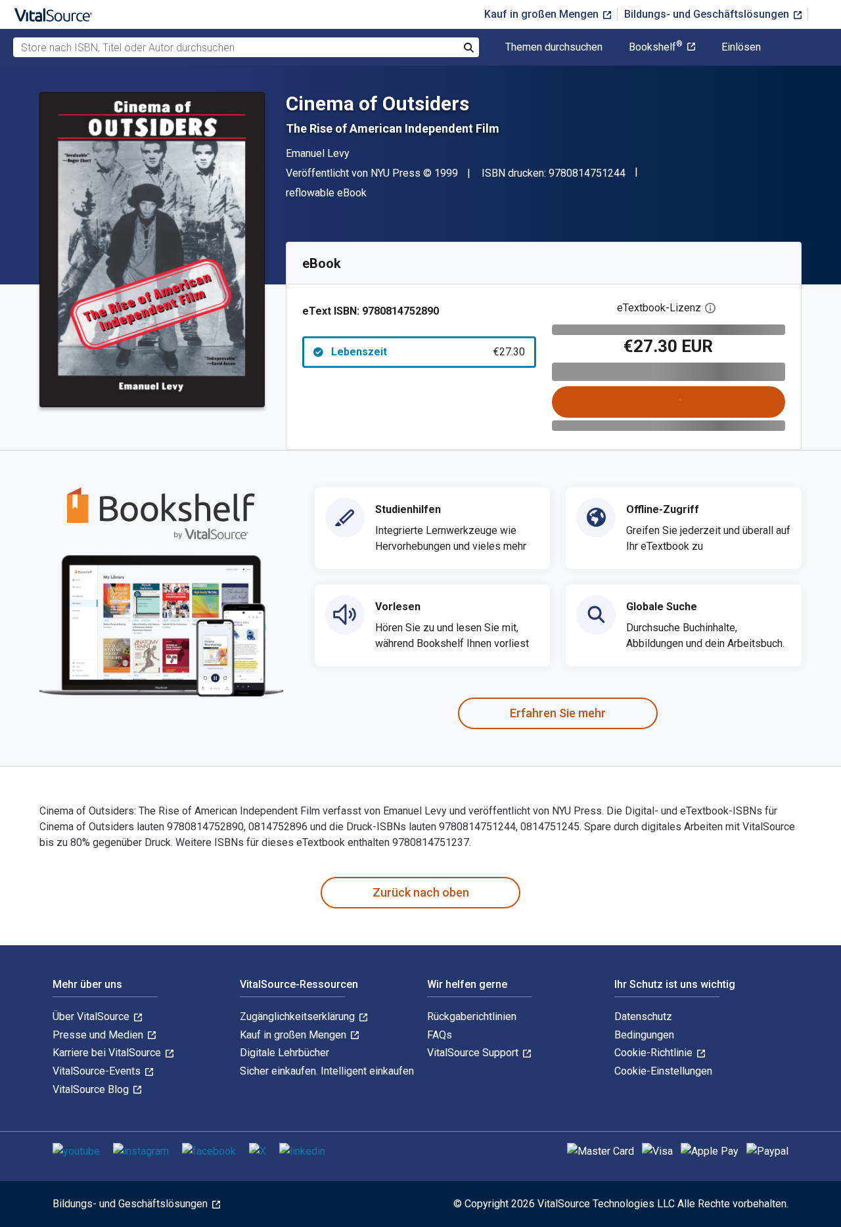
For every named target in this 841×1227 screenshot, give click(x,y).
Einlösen (741, 47)
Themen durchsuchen (553, 47)
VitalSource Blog (92, 1089)
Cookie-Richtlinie (654, 1052)
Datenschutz (643, 1016)
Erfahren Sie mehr (558, 713)
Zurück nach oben (421, 892)
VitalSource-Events (98, 1071)
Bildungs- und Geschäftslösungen (708, 14)
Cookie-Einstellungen (663, 1071)
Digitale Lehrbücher (284, 1052)
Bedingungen (644, 1035)
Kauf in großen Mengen (542, 14)
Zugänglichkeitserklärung (298, 1016)
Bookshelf (656, 47)
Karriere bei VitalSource (108, 1052)
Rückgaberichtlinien (471, 1016)
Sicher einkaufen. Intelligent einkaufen (327, 1071)
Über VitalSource (92, 1016)
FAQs (439, 1035)
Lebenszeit (428, 352)
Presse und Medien (99, 1035)
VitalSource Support (474, 1052)
